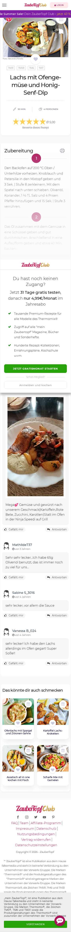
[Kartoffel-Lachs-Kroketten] (53, 714)
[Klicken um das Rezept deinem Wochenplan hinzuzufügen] (28, 704)
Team (24, 823)
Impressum (25, 828)
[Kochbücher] (35, 59)
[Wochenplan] (61, 19)
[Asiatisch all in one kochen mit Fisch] (18, 760)
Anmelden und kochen (35, 385)
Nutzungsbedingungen (36, 834)
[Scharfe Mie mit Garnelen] (53, 760)
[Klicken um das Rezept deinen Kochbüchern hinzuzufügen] (17, 723)
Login (60, 5)
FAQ (14, 823)
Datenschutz (46, 828)
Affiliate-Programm (46, 823)
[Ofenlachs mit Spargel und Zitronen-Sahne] (18, 713)
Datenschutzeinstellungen (36, 845)
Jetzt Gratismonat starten (35, 368)
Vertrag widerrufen (36, 839)
